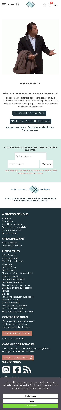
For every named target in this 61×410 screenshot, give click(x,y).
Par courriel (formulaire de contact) (19, 321)
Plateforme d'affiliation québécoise (18, 297)
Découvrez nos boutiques (41, 127)
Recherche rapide (10, 276)
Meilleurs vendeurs (16, 127)
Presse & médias (9, 233)
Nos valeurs (7, 221)
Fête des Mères (9, 270)
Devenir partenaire (17, 333)
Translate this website (12, 246)
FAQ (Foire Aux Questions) (14, 309)
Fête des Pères (9, 267)
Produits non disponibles (13, 279)
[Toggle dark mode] (17, 4)
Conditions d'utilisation (12, 224)
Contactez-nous (30, 130)
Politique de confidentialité (14, 227)
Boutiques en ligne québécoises (17, 288)
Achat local (7, 264)
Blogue (5, 294)
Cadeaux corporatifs (11, 303)
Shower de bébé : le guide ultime (17, 273)
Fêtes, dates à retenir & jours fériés (18, 311)
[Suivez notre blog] (27, 369)
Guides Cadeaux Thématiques (16, 285)
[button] (56, 4)
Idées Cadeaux (9, 255)
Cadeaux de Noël (10, 258)
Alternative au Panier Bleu (13, 339)
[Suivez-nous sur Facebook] (17, 369)
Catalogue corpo (16, 357)
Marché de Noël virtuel (12, 261)
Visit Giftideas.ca (9, 243)
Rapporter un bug (10, 300)
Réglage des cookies (12, 230)
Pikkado (5, 291)
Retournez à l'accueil (29, 113)
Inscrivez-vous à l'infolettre (14, 306)
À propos (6, 218)
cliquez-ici (22, 324)
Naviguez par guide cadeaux (30, 121)
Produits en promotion (12, 282)
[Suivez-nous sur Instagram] (6, 369)
